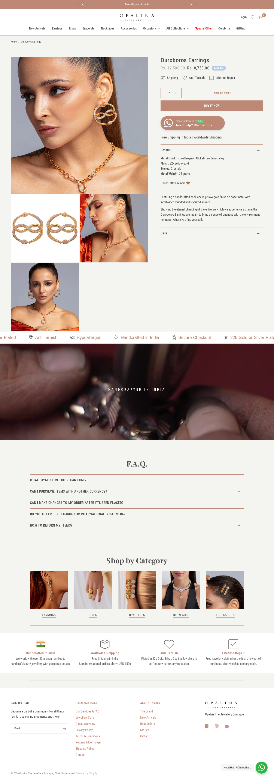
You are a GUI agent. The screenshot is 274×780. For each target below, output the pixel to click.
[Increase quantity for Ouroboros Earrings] (176, 93)
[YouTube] (230, 726)
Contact (80, 755)
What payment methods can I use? (58, 480)
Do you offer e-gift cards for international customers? (77, 514)
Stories (144, 730)
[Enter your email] (65, 728)
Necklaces (107, 28)
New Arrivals (37, 28)
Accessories (129, 28)
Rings (72, 28)
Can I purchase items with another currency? (68, 491)
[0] (260, 17)
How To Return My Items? (51, 525)
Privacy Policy (84, 730)
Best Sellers (147, 724)
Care (164, 233)
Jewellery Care (85, 718)
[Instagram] (220, 726)
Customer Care (86, 703)
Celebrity (224, 28)
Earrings (57, 28)
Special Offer (203, 28)
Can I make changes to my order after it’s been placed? (76, 503)
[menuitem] (37, 28)
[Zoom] (139, 66)
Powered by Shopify (86, 773)
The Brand (146, 711)
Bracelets (88, 28)
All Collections (176, 28)
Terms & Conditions (88, 736)
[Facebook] (209, 726)
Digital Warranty (85, 724)
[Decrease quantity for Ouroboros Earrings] (164, 93)
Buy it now (212, 105)
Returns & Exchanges (89, 742)
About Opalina (150, 703)
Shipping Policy (85, 749)
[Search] (253, 17)
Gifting (240, 28)
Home (14, 41)
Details (166, 150)
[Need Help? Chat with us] (262, 768)
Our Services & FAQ (88, 711)
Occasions (150, 28)
